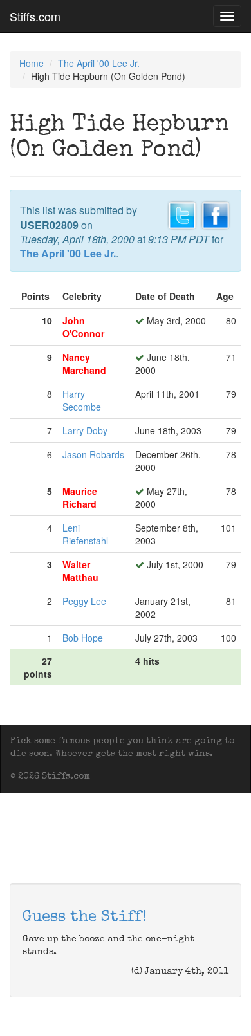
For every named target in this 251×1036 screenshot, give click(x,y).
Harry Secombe (81, 400)
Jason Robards (93, 454)
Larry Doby (84, 430)
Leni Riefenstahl (85, 534)
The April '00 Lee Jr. (99, 63)
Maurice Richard (79, 497)
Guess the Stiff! (85, 917)
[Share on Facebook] (215, 214)
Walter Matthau (80, 571)
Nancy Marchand (84, 363)
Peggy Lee (84, 601)
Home (31, 63)
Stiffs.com (35, 16)
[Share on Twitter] (182, 214)
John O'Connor (83, 327)
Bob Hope (82, 637)
